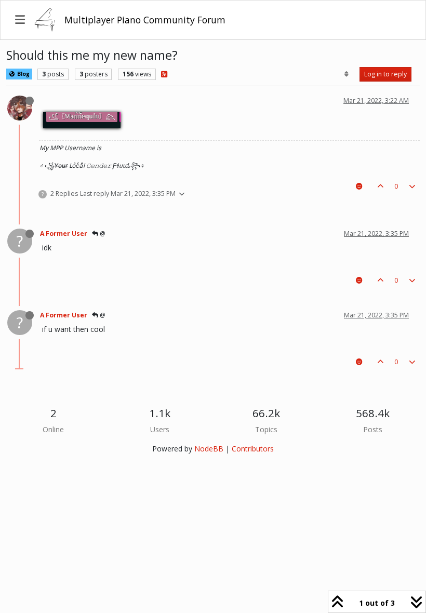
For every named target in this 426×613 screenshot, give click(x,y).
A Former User (63, 233)
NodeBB (208, 449)
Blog (23, 73)
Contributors (253, 449)
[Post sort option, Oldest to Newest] (346, 74)
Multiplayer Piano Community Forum (144, 20)
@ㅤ (101, 233)
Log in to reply (385, 74)
